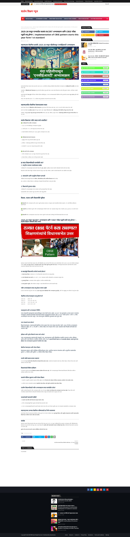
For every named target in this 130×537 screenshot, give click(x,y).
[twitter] (102, 31)
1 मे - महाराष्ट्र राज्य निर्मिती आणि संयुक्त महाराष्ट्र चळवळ (44, 4)
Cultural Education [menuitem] (96, 18)
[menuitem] (23, 18)
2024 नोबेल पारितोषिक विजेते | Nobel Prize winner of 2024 (98, 44)
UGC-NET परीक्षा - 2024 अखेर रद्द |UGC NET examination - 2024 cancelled (97, 50)
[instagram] (98, 489)
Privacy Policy (84, 535)
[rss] (88, 35)
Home (22, 1)
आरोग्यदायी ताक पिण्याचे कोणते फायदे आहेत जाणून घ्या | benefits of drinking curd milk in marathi (68, 527)
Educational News (29, 1)
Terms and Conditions (99, 535)
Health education (93, 76)
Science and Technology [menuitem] (29, 22)
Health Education (48, 1)
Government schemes (93, 72)
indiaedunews (53, 535)
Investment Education (57, 1)
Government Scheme (38, 1)
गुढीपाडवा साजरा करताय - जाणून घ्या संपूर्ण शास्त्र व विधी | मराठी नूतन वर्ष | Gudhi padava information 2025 (68, 521)
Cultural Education (79, 1)
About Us (71, 535)
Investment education (93, 80)
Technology (93, 84)
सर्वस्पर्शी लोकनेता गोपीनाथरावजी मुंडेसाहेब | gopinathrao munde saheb (65, 500)
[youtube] (101, 489)
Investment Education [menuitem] (55, 18)
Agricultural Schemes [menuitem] (70, 18)
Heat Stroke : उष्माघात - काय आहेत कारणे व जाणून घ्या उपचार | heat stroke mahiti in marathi (98, 56)
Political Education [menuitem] (43, 22)
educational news (28, 27)
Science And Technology (69, 1)
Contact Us (77, 535)
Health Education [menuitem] (83, 18)
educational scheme (93, 92)
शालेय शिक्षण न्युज (29, 11)
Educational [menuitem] (29, 18)
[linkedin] (104, 489)
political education (93, 96)
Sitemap (107, 535)
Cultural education (93, 68)
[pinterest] (102, 35)
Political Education (89, 1)
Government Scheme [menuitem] (41, 18)
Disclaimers (90, 535)
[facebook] (88, 31)
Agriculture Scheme (98, 1)
